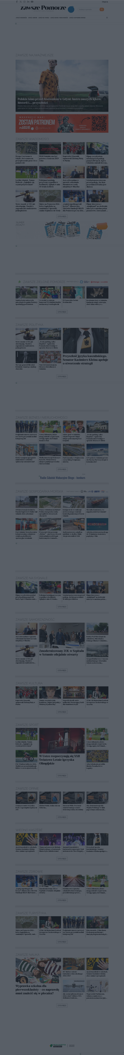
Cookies (41, 563)
